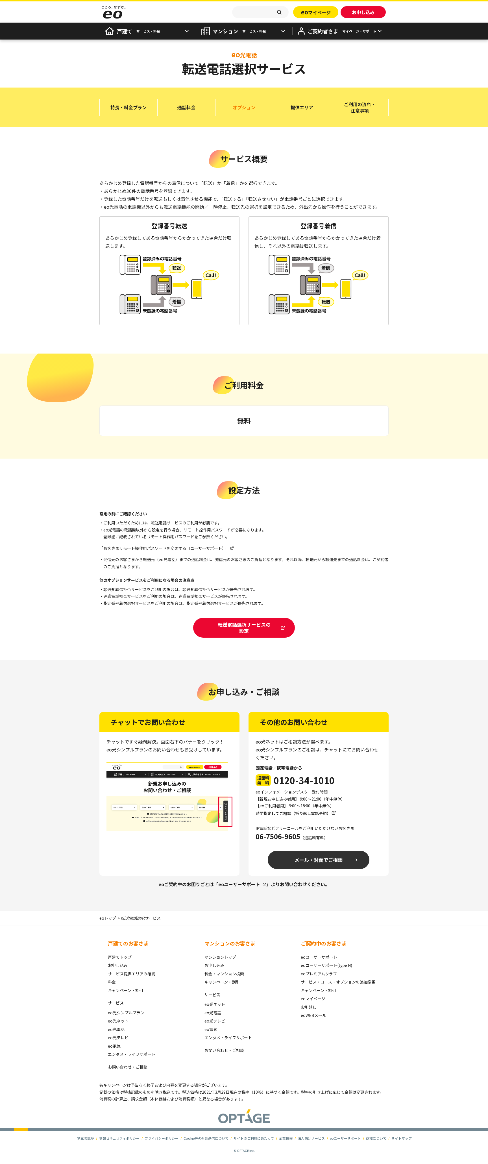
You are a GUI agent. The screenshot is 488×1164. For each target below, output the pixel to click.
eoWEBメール (313, 1015)
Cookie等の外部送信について (206, 1138)
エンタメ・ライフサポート (131, 1054)
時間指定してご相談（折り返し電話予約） (293, 813)
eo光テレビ (118, 1037)
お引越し (309, 1007)
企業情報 (286, 1138)
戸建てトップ (120, 957)
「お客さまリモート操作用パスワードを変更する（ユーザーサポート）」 (163, 548)
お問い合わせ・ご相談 (127, 1067)
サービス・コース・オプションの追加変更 (338, 982)
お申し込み (118, 965)
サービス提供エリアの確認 (131, 973)
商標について (376, 1138)
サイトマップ (401, 1138)
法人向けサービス (311, 1138)
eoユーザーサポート (239, 884)
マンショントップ (220, 957)
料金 (112, 982)
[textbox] (260, 12)
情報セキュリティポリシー (119, 1138)
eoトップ (107, 918)
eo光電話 (116, 1029)
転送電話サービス (166, 523)
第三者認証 (85, 1138)
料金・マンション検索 (224, 973)
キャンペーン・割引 (125, 990)
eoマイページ (313, 998)
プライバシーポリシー (161, 1138)
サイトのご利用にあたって (254, 1138)
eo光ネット (118, 1021)
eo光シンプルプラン (126, 1012)
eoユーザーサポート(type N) (326, 965)
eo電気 (114, 1046)
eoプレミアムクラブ (319, 973)
